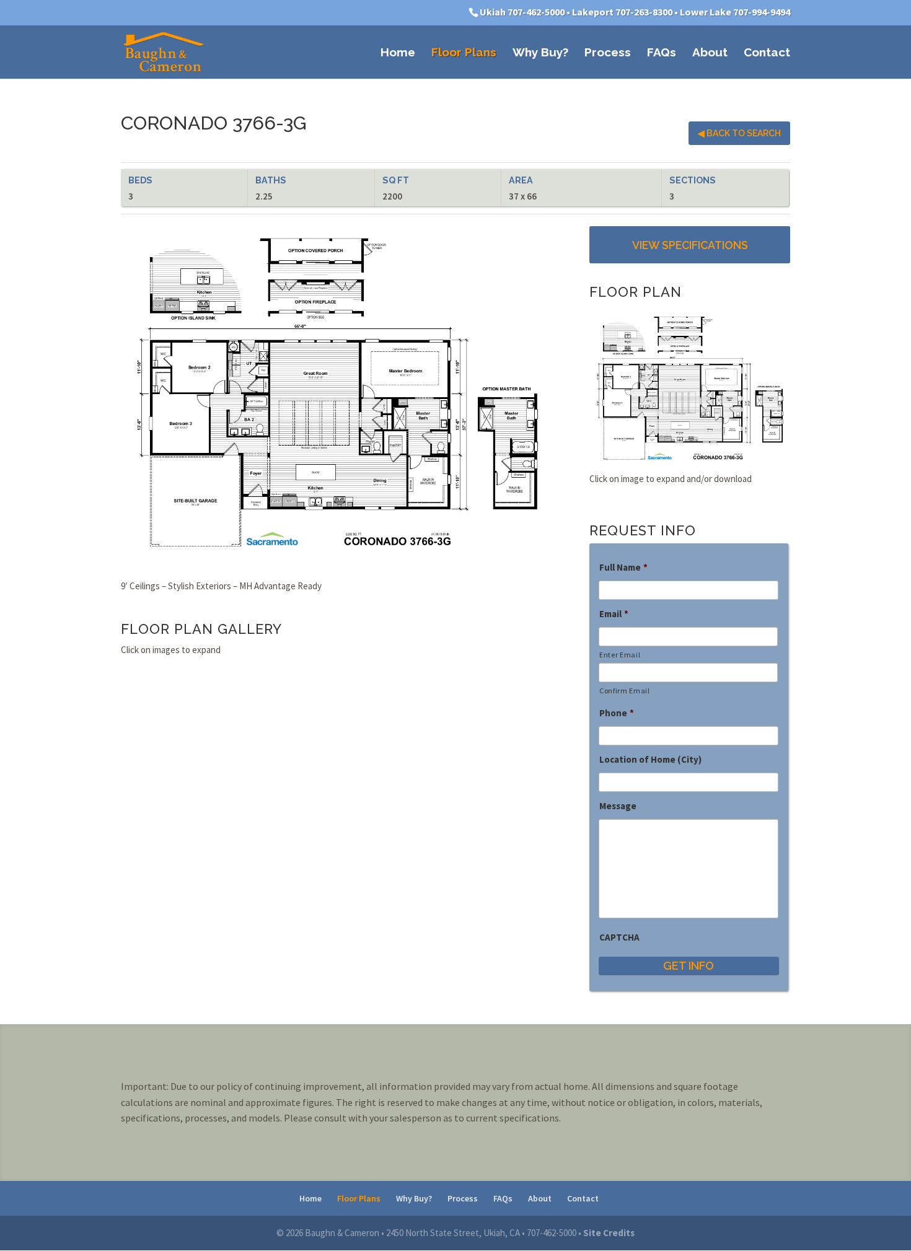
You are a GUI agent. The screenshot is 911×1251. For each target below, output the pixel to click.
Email (613, 614)
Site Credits (609, 1233)
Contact (767, 53)
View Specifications (690, 245)
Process (607, 53)
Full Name (623, 567)
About (710, 53)
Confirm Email (624, 690)
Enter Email (619, 654)
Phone (616, 713)
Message (617, 806)
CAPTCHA (619, 937)
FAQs (661, 53)
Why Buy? (540, 53)
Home (398, 53)
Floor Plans (463, 53)
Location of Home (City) (650, 759)
